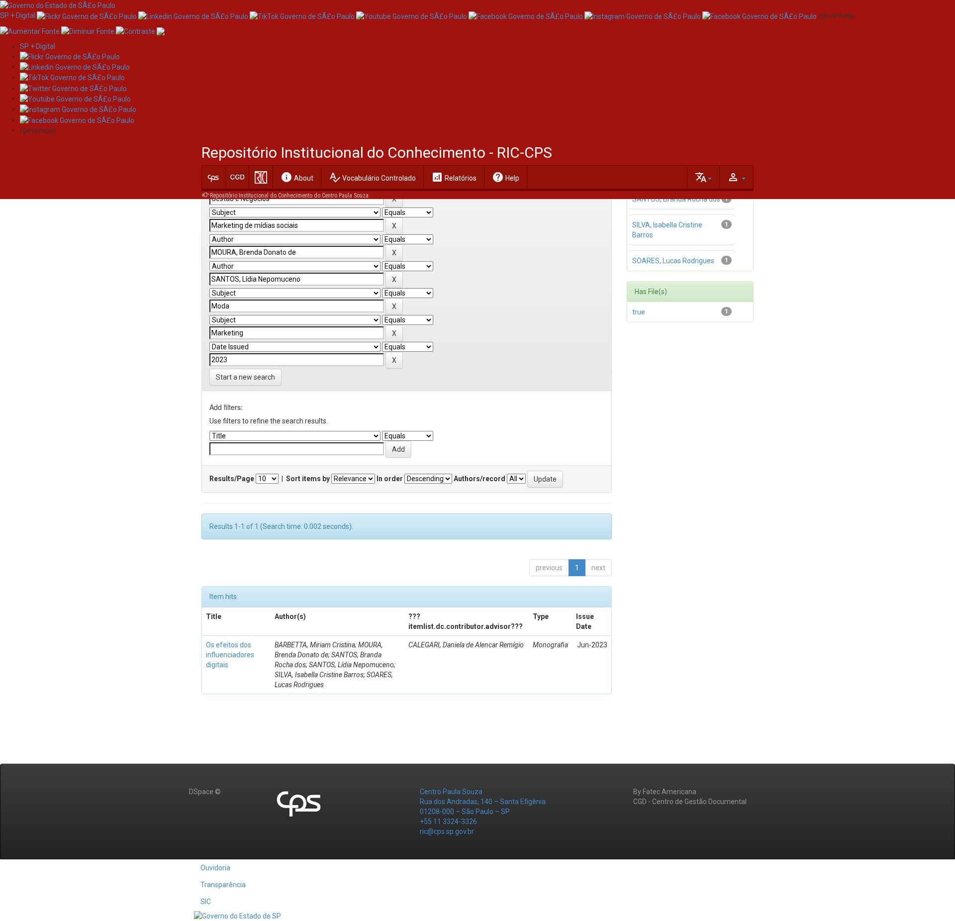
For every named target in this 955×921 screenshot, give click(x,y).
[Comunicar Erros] (161, 30)
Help (505, 177)
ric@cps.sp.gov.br (447, 831)
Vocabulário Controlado (372, 177)
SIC (205, 902)
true (638, 312)
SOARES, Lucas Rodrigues (673, 261)
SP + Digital (17, 15)
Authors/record (479, 479)
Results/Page (231, 479)
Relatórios (454, 177)
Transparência (223, 885)
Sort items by (308, 479)
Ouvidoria (215, 868)
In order (390, 479)
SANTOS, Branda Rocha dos (676, 199)
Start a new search (245, 377)
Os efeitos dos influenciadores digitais (230, 655)
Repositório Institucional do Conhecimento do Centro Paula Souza (289, 195)
